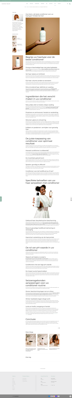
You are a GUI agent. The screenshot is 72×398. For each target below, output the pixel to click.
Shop (13, 379)
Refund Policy (24, 379)
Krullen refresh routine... (19, 50)
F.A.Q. (13, 386)
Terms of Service (25, 381)
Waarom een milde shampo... (20, 44)
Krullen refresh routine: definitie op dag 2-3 (54, 349)
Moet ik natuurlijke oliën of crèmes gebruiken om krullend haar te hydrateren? (31, 349)
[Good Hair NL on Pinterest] (68, 0)
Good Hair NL (16, 396)
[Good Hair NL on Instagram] (54, 385)
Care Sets (13, 382)
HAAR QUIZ (61, 0)
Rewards (13, 381)
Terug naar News (43, 368)
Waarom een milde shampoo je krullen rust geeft (42, 349)
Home (13, 378)
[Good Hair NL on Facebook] (51, 385)
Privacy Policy (24, 378)
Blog (13, 385)
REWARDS (57, 0)
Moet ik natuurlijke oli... (19, 39)
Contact (13, 389)
